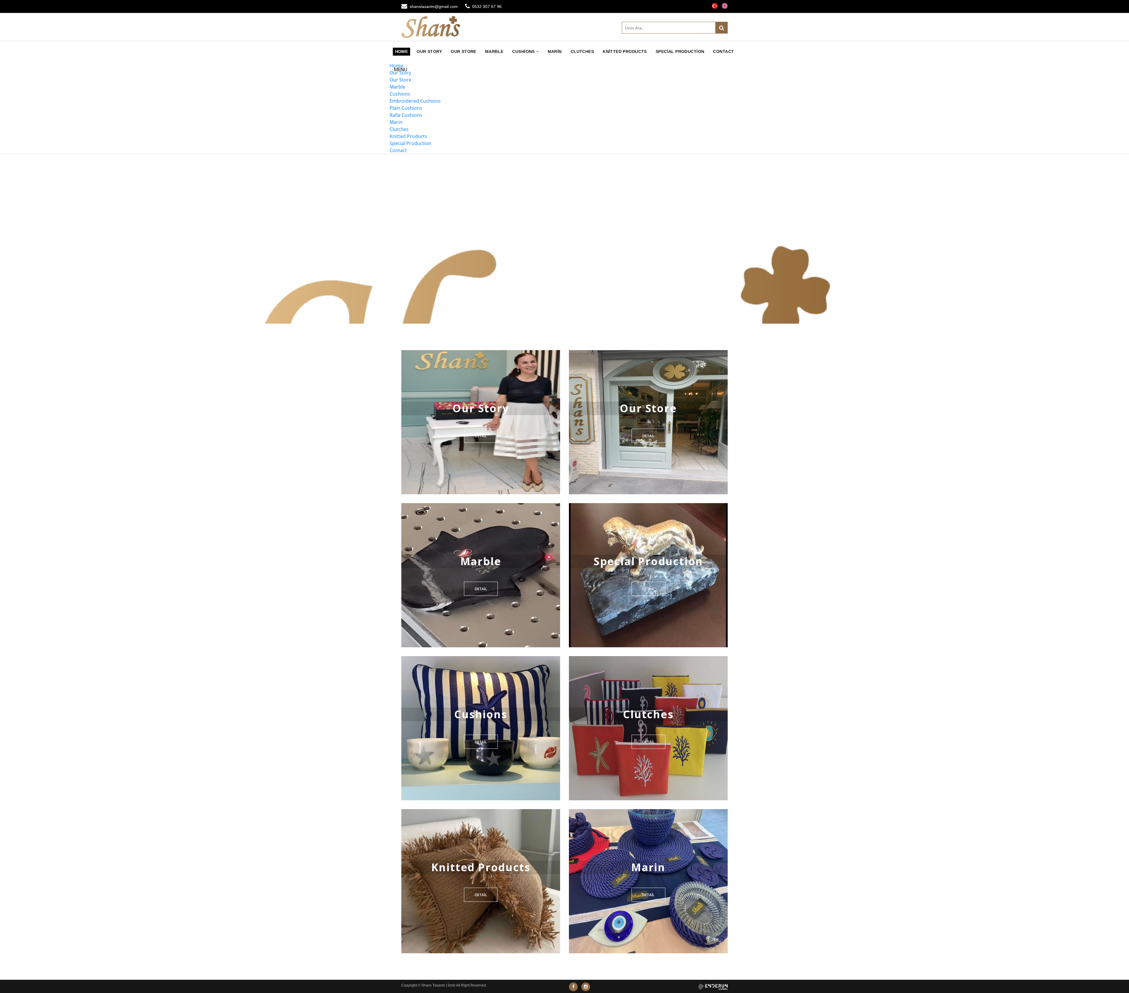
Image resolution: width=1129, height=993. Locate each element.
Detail (481, 435)
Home (401, 51)
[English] (725, 4)
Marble (494, 51)
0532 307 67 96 (487, 6)
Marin (555, 51)
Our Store (463, 51)
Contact (723, 51)
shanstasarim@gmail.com (434, 6)
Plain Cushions (406, 108)
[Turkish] (715, 4)
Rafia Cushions (406, 115)
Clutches (582, 51)
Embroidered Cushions (415, 101)
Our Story (429, 51)
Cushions (524, 51)
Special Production (680, 51)
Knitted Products (625, 51)
